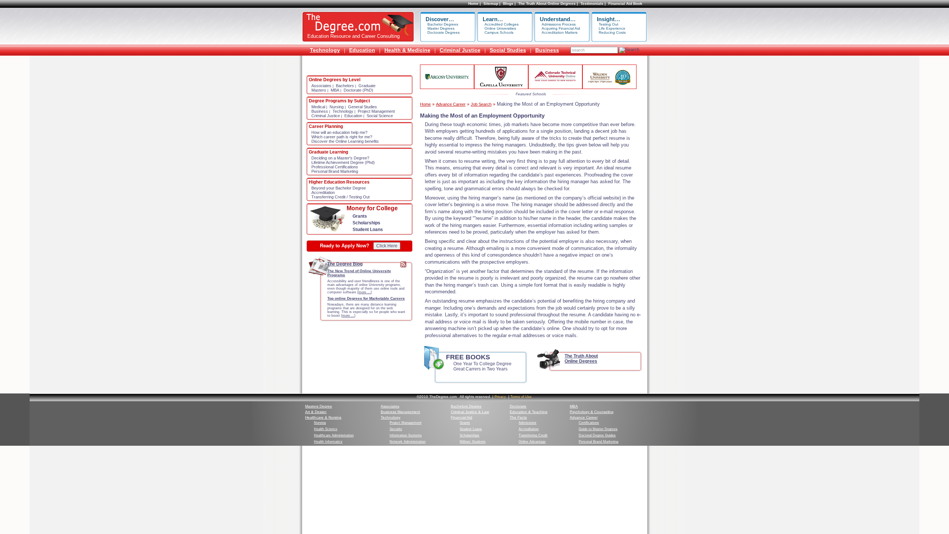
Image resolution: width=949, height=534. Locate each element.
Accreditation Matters (560, 32)
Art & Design (316, 412)
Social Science (380, 115)
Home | (474, 3)
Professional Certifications (334, 167)
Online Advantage (532, 442)
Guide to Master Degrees (598, 429)
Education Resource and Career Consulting (353, 36)
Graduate (367, 85)
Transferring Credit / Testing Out (340, 197)
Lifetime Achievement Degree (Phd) (343, 162)
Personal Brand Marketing (334, 171)
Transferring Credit (533, 435)
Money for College (372, 208)
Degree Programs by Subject (339, 100)
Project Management (376, 111)
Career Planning (326, 126)
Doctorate (518, 406)
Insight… (608, 19)
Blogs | (509, 3)
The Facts (518, 417)
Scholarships (366, 222)
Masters (318, 90)
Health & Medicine (407, 50)
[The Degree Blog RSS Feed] (403, 265)
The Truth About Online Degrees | (548, 3)
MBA (335, 90)
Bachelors (345, 85)
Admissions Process (559, 24)
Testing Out (608, 24)
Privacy (500, 397)
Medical (318, 107)
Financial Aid (461, 417)
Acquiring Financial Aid (561, 28)
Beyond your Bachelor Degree (338, 188)
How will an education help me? (339, 132)
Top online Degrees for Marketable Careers (366, 298)
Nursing (337, 107)
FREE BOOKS (468, 357)
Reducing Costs (612, 32)
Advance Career (451, 104)
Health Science (325, 429)
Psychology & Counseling (592, 412)
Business (547, 50)
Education (362, 50)
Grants (360, 216)
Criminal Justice (460, 50)
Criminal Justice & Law (470, 412)
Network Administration (408, 442)
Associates (321, 85)
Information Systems (406, 435)
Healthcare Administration (334, 435)
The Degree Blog (345, 264)
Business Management (400, 412)
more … (364, 292)
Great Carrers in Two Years (480, 369)
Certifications (589, 423)
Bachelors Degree (466, 406)
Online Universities (500, 28)
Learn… (493, 19)
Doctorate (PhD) (358, 90)
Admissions (527, 423)
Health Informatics (328, 442)
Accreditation (323, 192)
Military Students (473, 442)
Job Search (481, 104)
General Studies (362, 107)
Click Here (386, 245)
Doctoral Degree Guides (597, 435)
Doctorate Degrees (443, 32)
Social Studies (508, 50)
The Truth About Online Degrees (581, 358)
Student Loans (368, 229)
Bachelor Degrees (442, 24)
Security (396, 429)
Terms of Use (521, 397)
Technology (325, 50)
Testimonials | (593, 3)
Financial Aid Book (625, 3)
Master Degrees (440, 28)
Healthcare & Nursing (323, 417)
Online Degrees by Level (334, 79)
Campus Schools (499, 32)
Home (425, 104)
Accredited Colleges (502, 24)
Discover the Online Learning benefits (345, 141)
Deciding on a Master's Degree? (340, 158)
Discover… (440, 19)
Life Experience (612, 28)
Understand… (558, 19)
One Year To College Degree (482, 363)
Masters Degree (318, 406)
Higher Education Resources (339, 182)
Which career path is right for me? (341, 137)
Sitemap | (491, 3)
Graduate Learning (328, 152)
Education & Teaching (529, 412)
